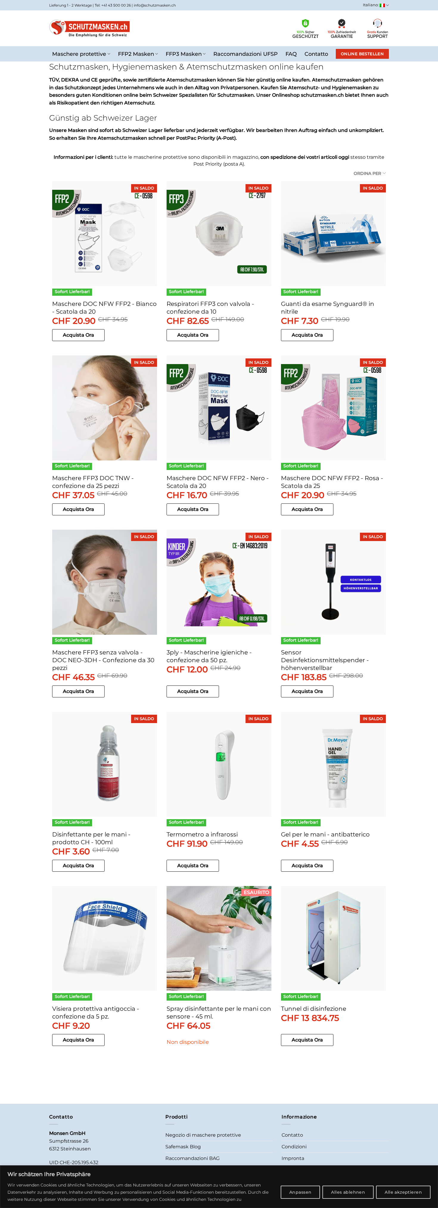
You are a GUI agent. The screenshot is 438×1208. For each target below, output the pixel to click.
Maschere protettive (79, 54)
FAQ (291, 54)
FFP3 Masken (184, 54)
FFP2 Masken (136, 54)
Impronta (293, 1158)
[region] (219, 1186)
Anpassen (300, 1192)
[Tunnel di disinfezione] (333, 938)
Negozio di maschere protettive (203, 1135)
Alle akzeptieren (403, 1192)
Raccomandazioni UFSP (245, 54)
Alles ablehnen (348, 1192)
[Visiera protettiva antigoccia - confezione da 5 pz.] (104, 938)
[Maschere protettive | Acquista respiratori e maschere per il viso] (89, 28)
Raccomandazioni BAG (192, 1158)
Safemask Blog (183, 1147)
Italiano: (371, 5)
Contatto (316, 54)
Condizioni (294, 1147)
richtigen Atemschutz (127, 103)
